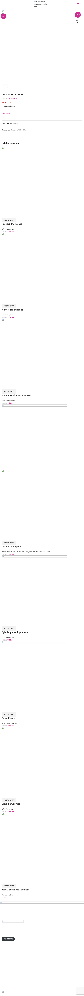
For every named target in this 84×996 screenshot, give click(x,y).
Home (4, 958)
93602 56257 (51, 934)
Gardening (33, 958)
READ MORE (8, 939)
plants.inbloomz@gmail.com (56, 940)
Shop (3, 966)
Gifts (31, 973)
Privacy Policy (63, 958)
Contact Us (6, 970)
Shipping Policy (63, 962)
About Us (5, 962)
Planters (32, 966)
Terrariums (33, 970)
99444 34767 (63, 934)
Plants (32, 962)
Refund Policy (62, 966)
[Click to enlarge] (5, 86)
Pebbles (32, 977)
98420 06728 (50, 937)
